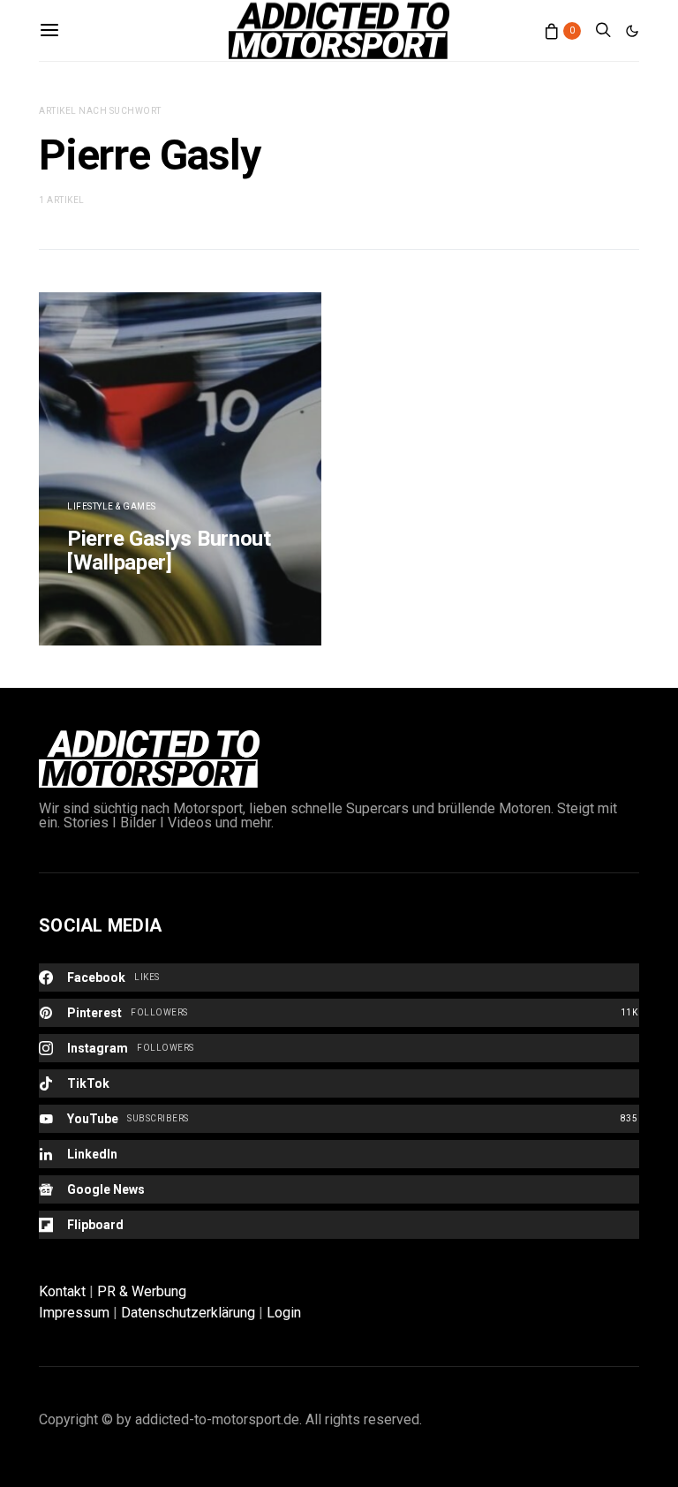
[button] (632, 31)
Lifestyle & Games (111, 506)
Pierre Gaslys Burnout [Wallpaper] (169, 550)
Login (284, 1312)
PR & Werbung (141, 1291)
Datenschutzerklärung (188, 1312)
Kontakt (62, 1291)
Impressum (74, 1312)
